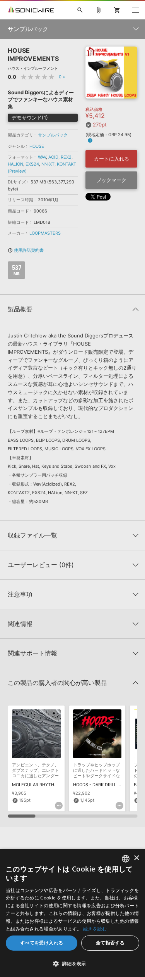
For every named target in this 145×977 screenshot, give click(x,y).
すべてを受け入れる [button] (41, 942)
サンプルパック (53, 135)
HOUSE (36, 146)
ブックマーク (111, 180)
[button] (72, 963)
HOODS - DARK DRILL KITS (100, 784)
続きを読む (95, 928)
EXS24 (32, 164)
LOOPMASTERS (45, 233)
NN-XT (48, 164)
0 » (62, 77)
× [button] (136, 858)
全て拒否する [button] (110, 942)
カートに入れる (111, 159)
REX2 (66, 157)
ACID (53, 157)
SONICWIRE (31, 10)
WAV (42, 157)
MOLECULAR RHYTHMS (36, 784)
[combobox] (126, 859)
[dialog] (72, 913)
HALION (15, 164)
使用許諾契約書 (26, 250)
